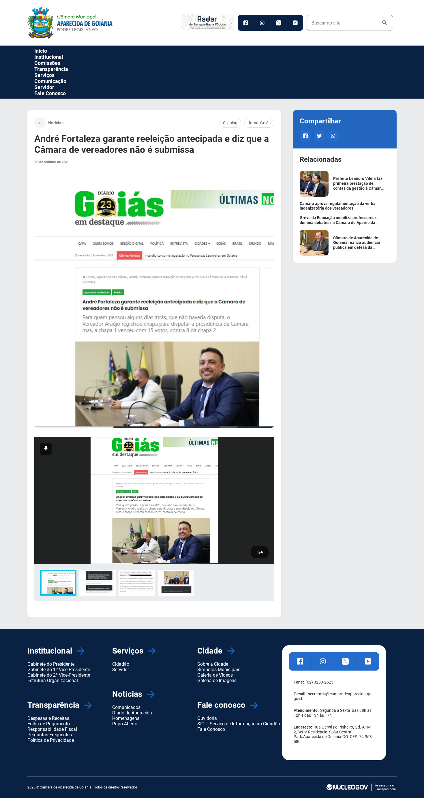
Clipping (230, 123)
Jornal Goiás (259, 123)
